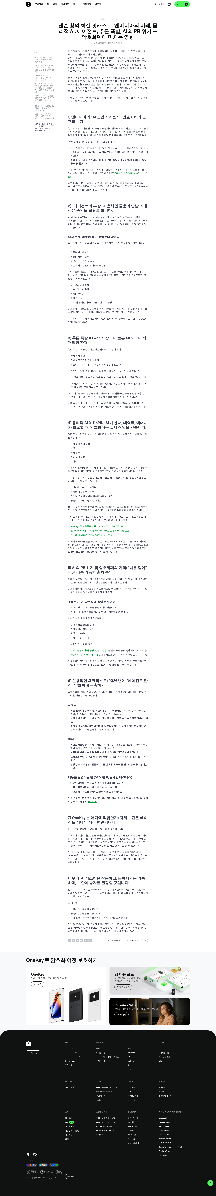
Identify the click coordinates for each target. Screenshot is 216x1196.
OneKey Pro (69, 1049)
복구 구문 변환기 (165, 1057)
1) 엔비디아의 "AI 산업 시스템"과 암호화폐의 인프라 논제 (43, 59)
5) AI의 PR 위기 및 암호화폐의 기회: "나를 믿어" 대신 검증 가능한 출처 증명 (44, 99)
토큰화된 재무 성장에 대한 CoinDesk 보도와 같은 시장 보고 (99, 530)
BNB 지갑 (131, 1139)
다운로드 (180, 4)
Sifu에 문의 (121, 1015)
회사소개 (68, 1118)
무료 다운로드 (123, 987)
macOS (131, 1049)
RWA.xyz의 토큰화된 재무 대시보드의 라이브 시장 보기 (97, 526)
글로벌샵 (99, 1049)
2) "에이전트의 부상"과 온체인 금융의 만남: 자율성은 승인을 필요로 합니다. (44, 68)
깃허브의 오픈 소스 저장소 (106, 1118)
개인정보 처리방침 (72, 1131)
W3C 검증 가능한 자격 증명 (84, 654)
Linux (130, 1069)
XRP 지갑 (131, 1130)
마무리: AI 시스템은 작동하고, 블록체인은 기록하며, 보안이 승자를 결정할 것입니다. (44, 127)
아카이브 (114, 19)
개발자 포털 (69, 1087)
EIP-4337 (92, 801)
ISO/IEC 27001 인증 (104, 1126)
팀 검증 (68, 1139)
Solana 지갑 (132, 1126)
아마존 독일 (101, 1061)
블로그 (99, 1100)
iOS (129, 1057)
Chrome (131, 1065)
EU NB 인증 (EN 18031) (105, 1130)
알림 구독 (71, 1176)
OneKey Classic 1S (72, 1053)
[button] (48, 4)
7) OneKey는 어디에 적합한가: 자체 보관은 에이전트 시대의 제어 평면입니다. (44, 117)
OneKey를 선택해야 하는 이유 (108, 1087)
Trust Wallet (163, 1155)
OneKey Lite (70, 1061)
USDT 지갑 (132, 1135)
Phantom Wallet (165, 1122)
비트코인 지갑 (133, 1118)
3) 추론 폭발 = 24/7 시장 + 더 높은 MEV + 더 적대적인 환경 (43, 78)
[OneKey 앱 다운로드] (211, 1183)
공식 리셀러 (132, 1100)
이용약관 (68, 1135)
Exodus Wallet (164, 1151)
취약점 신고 (101, 1135)
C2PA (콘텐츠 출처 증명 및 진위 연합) (88, 650)
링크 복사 (88, 940)
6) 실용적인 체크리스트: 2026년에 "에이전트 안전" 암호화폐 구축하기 (44, 108)
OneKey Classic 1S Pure (74, 1057)
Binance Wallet (165, 1139)
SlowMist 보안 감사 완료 (105, 1122)
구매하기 (38, 984)
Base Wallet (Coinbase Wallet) (170, 1147)
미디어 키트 (69, 1127)
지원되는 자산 (164, 1053)
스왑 (160, 1049)
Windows (131, 1053)
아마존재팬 (100, 1053)
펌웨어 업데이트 (165, 1096)
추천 (129, 1092)
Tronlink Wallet (164, 1130)
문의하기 (162, 1092)
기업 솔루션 (132, 1087)
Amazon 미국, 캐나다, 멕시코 (107, 1057)
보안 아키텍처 (101, 1096)
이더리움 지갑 (133, 1122)
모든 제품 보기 (70, 1065)
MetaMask (163, 1118)
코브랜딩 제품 (133, 1096)
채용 (67, 1122)
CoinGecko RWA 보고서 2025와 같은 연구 (91, 535)
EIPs (160, 1061)
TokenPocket (164, 1135)
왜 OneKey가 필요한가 (105, 1092)
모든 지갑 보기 (133, 1143)
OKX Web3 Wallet (166, 1143)
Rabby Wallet (164, 1126)
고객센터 (162, 1087)
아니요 (136, 940)
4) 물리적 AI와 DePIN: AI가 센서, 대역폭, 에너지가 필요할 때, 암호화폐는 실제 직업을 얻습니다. (44, 88)
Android (131, 1061)
